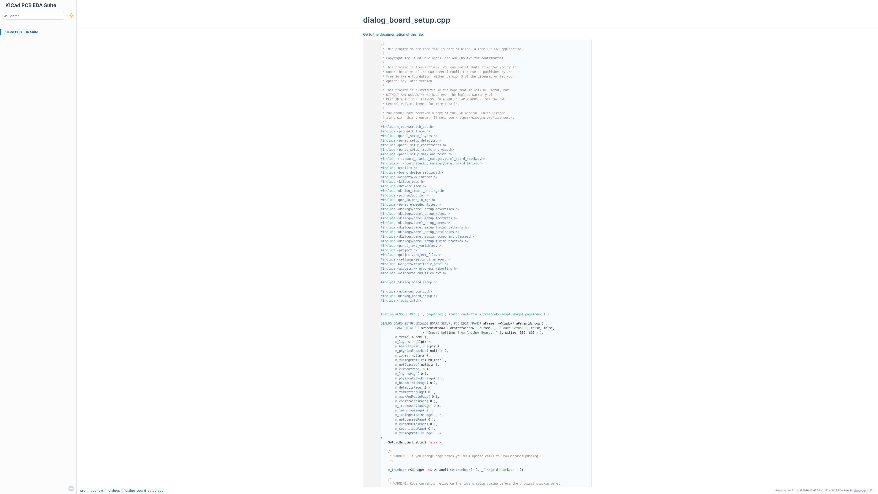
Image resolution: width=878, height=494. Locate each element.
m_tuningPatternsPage (413, 415)
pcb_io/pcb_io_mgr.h (416, 200)
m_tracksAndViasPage (412, 406)
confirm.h (407, 168)
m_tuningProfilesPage (413, 433)
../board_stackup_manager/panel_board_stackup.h (441, 159)
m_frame (401, 337)
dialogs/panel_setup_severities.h (428, 209)
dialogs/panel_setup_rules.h (423, 213)
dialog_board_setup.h (417, 282)
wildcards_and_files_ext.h (422, 273)
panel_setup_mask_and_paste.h (424, 154)
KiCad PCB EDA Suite (21, 32)
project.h (407, 250)
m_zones (401, 355)
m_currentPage (407, 369)
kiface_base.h (411, 181)
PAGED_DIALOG (406, 328)
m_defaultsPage (408, 387)
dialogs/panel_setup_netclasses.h (428, 232)
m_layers (402, 342)
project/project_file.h (419, 255)
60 (370, 314)
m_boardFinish (407, 346)
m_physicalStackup (410, 351)
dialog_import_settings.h (421, 191)
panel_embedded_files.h (419, 204)
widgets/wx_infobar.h (417, 177)
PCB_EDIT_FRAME (466, 323)
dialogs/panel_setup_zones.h (423, 223)
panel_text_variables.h (419, 245)
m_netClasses (406, 364)
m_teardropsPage (409, 410)
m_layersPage (406, 374)
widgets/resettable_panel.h (423, 264)
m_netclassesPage (410, 419)
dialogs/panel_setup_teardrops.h (427, 218)
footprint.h (409, 300)
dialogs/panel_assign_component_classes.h (435, 236)
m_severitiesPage (410, 428)
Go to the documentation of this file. (393, 34)
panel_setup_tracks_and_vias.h (425, 149)
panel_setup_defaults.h (419, 140)
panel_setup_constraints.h (422, 145)
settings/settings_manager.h (423, 259)
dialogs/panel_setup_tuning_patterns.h (433, 227)
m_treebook (397, 470)
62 (370, 323)
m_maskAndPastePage (411, 396)
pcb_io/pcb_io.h (412, 195)
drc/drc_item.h (412, 186)
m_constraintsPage (410, 401)
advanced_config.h (414, 291)
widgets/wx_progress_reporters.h (427, 268)
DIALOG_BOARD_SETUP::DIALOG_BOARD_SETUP (415, 323)
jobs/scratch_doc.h (415, 127)
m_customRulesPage (410, 424)
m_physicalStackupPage (414, 378)
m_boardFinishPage (410, 383)
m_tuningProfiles (410, 360)
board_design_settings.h (420, 172)
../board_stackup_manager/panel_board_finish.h (440, 163)
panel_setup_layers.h (417, 136)
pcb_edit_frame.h (413, 131)
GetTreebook (460, 470)
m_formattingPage (410, 392)
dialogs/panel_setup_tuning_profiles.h (433, 241)
